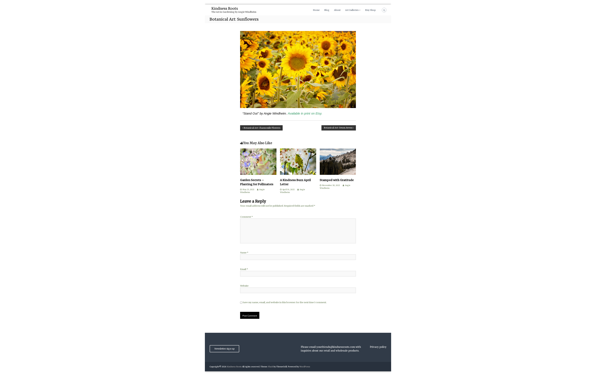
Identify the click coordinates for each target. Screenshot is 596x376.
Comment (246, 216)
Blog (326, 10)
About (337, 10)
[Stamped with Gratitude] (338, 161)
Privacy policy (378, 346)
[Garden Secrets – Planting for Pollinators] (258, 161)
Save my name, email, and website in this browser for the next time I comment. (285, 302)
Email (244, 269)
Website (244, 285)
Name (244, 252)
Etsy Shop (370, 10)
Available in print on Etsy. (305, 113)
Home (316, 10)
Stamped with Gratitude (337, 180)
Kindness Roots (224, 8)
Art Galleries (352, 10)
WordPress (304, 366)
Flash (270, 366)
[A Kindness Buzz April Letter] (298, 161)
